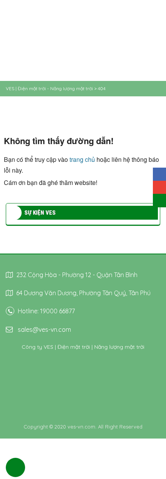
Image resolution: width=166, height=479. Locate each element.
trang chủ (82, 159)
